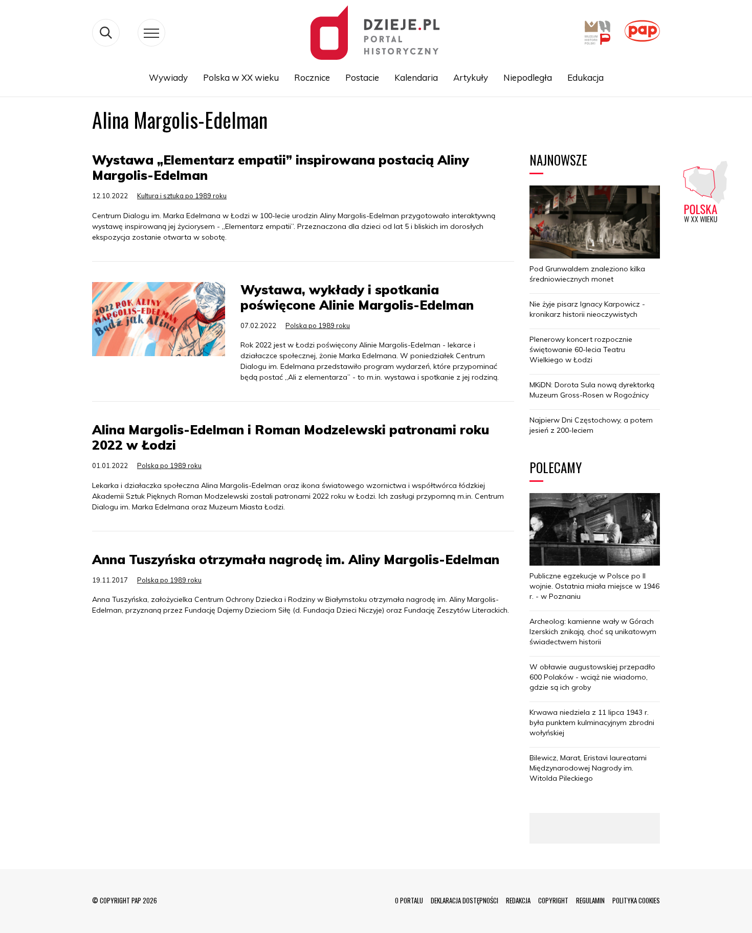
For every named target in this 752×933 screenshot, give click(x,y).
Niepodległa (527, 77)
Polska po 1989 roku (317, 325)
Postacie (362, 77)
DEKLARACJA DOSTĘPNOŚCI (464, 900)
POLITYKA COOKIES (636, 900)
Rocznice (312, 77)
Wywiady (168, 77)
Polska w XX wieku (241, 77)
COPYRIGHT (553, 900)
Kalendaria (416, 77)
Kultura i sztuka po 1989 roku (182, 196)
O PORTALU (409, 900)
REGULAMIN (590, 900)
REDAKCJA (518, 900)
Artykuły (470, 77)
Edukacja (585, 77)
